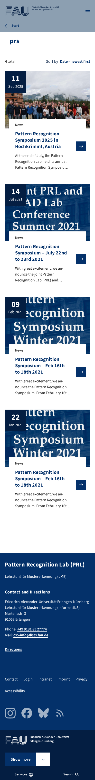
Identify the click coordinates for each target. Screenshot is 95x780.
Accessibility (15, 691)
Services (21, 774)
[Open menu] (87, 11)
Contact (11, 679)
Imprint (63, 679)
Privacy (81, 679)
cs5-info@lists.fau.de (30, 635)
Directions (13, 649)
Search (68, 774)
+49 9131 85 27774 (32, 629)
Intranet (45, 679)
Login (28, 679)
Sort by (52, 61)
